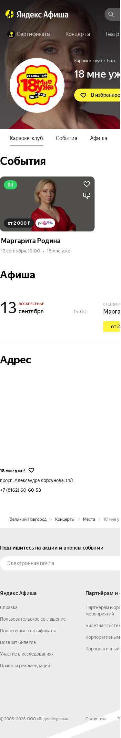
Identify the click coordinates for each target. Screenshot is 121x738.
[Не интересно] (87, 196)
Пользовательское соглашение (33, 619)
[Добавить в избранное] (87, 184)
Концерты (65, 519)
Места (89, 519)
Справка (8, 607)
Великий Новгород (28, 519)
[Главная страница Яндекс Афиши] (9, 14)
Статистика (96, 719)
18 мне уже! (59, 250)
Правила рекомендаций (25, 665)
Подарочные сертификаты (28, 630)
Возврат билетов (18, 642)
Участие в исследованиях (27, 654)
